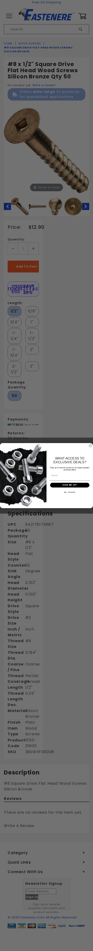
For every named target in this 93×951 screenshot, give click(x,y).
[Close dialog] (90, 445)
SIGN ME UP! (69, 485)
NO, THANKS (70, 492)
